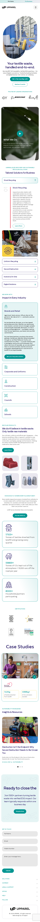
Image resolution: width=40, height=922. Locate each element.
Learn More (18, 226)
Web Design (16, 915)
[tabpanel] (20, 220)
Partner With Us (20, 515)
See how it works (20, 84)
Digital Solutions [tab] (10, 284)
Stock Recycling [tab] (10, 180)
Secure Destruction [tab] (11, 269)
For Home (11, 1)
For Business (28, 1)
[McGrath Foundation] (10, 685)
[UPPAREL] (9, 7)
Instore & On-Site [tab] (10, 277)
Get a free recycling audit (20, 79)
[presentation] (5, 677)
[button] (18, 765)
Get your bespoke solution (15, 356)
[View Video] (20, 133)
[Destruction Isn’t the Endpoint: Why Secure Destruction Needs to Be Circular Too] (20, 730)
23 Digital (24, 915)
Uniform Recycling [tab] (11, 261)
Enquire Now (20, 811)
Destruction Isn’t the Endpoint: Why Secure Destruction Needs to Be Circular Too (20, 750)
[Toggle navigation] (35, 7)
